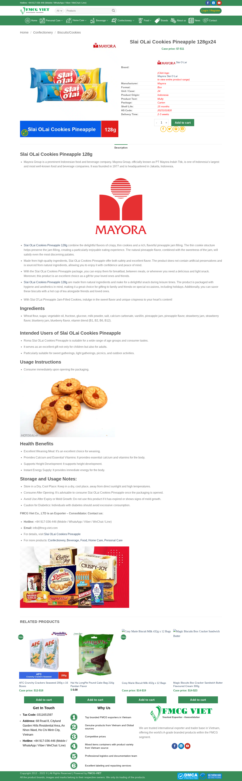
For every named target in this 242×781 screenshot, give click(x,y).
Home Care (78, 20)
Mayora (162, 76)
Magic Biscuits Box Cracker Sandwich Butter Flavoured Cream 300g (198, 684)
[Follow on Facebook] (207, 3)
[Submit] (113, 11)
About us (181, 20)
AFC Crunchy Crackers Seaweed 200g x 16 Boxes (43, 684)
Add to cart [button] (44, 699)
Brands (164, 20)
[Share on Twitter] (170, 129)
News (197, 20)
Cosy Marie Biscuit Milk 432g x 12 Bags (144, 682)
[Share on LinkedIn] (182, 129)
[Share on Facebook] (163, 129)
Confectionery (125, 20)
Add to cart (183, 122)
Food (146, 20)
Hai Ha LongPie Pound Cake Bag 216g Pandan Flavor (92, 684)
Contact (213, 20)
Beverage (101, 20)
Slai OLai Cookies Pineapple (62, 534)
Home (34, 20)
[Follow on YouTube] (219, 3)
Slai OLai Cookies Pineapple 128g (45, 245)
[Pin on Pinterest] (176, 129)
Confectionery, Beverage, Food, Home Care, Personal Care (85, 540)
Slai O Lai (181, 62)
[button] (211, 11)
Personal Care (53, 20)
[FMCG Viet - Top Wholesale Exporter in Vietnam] (34, 11)
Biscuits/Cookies (69, 32)
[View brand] (166, 62)
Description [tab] (121, 147)
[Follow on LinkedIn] (213, 3)
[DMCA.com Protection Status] (188, 775)
